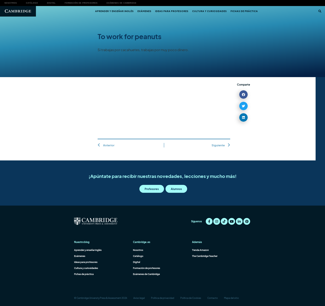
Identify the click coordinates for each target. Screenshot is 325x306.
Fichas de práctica (244, 11)
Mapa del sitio (231, 298)
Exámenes (144, 11)
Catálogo (32, 3)
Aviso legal (139, 298)
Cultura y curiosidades (209, 11)
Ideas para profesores (171, 11)
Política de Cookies (190, 298)
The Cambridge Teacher (204, 256)
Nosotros (11, 3)
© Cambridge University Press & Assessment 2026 (100, 298)
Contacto (212, 298)
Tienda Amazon (200, 250)
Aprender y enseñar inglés (114, 11)
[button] (319, 11)
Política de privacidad (162, 298)
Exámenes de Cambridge (122, 3)
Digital (51, 3)
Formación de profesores (81, 3)
